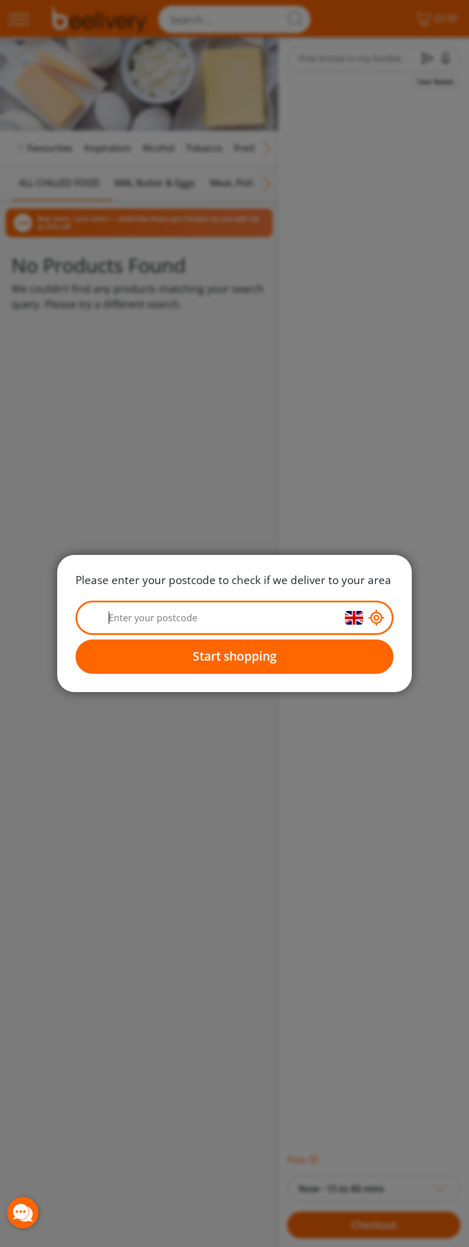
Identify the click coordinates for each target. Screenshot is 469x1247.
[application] (23, 1213)
